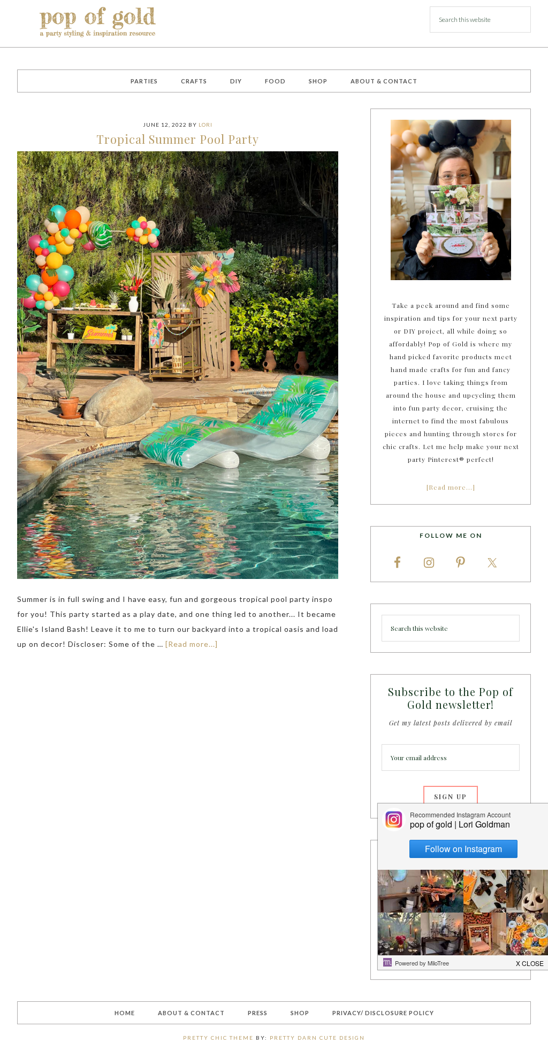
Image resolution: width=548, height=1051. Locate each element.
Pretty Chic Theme (218, 1037)
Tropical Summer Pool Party (177, 139)
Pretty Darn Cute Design (317, 1037)
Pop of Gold (97, 23)
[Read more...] (191, 643)
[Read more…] (451, 487)
